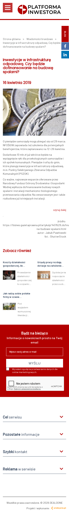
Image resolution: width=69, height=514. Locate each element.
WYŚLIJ (35, 363)
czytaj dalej (59, 209)
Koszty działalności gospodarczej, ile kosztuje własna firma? (16, 264)
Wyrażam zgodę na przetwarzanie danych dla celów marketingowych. (35, 370)
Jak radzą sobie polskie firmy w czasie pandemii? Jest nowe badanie (16, 295)
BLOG (65, 34)
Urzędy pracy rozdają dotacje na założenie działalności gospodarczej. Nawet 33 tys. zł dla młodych (51, 264)
